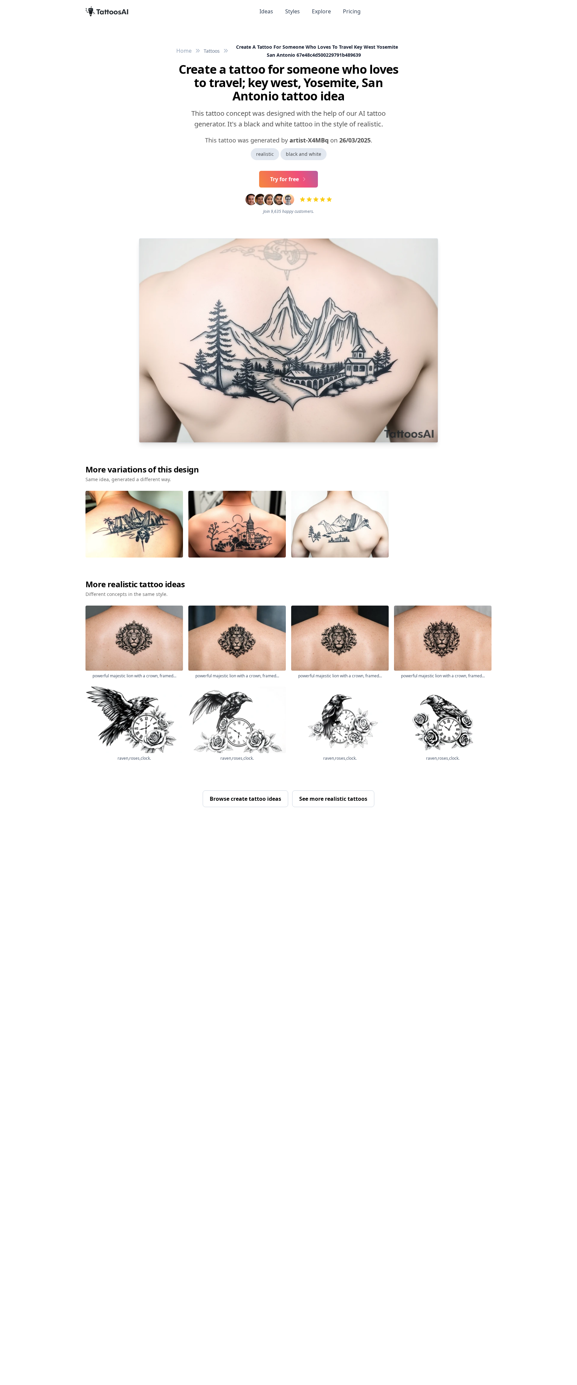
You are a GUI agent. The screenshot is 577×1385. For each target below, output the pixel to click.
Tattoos (212, 51)
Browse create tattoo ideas (245, 798)
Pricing (352, 11)
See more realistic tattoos (333, 798)
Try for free (284, 179)
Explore (321, 11)
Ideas (266, 11)
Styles (292, 11)
